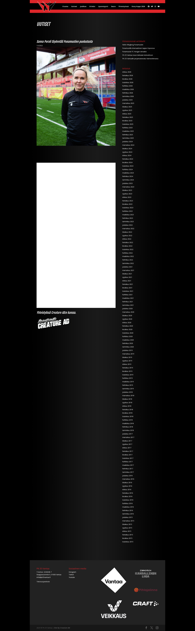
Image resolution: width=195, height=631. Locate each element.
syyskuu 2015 (127, 528)
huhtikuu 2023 (127, 211)
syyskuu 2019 (127, 361)
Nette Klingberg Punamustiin (132, 45)
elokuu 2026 (126, 72)
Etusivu (65, 6)
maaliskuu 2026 (128, 89)
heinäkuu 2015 (127, 535)
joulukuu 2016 (127, 476)
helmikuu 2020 (127, 343)
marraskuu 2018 (128, 395)
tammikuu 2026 (128, 96)
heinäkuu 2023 (127, 201)
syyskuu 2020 (127, 319)
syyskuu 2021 (127, 277)
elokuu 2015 (126, 531)
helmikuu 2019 (127, 385)
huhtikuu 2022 (127, 253)
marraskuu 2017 (128, 437)
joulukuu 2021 (127, 267)
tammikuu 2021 (128, 305)
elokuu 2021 (126, 281)
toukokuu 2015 (127, 542)
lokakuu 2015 (127, 524)
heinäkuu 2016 (127, 493)
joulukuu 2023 (127, 183)
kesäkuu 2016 (127, 496)
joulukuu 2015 (127, 517)
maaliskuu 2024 (128, 173)
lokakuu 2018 (127, 399)
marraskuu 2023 (128, 187)
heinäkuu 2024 (127, 159)
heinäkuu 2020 (127, 326)
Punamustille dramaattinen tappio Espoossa (138, 48)
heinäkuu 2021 (127, 284)
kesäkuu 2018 (127, 413)
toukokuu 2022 (127, 249)
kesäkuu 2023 (127, 204)
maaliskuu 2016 (128, 507)
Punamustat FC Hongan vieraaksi (134, 52)
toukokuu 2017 (127, 458)
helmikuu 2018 (127, 427)
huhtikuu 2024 (127, 169)
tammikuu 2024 (128, 180)
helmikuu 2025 (127, 135)
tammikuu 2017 (128, 472)
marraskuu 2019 (128, 354)
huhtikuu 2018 (127, 420)
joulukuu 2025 (127, 100)
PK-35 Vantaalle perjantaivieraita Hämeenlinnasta (140, 59)
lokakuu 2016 (127, 482)
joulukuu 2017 (127, 434)
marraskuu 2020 (128, 312)
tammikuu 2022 (128, 263)
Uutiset (74, 6)
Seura (113, 6)
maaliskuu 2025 (128, 131)
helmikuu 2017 (127, 469)
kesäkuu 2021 (127, 288)
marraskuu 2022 (128, 228)
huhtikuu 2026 (127, 86)
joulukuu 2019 (127, 350)
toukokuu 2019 (127, 375)
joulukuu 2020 (127, 308)
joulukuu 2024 (127, 141)
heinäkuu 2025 (127, 117)
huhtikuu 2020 (127, 336)
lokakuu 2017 (127, 441)
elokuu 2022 (126, 239)
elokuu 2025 (126, 114)
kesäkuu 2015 (127, 538)
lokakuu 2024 (127, 148)
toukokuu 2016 (127, 500)
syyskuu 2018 (127, 402)
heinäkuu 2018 (127, 409)
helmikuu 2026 (127, 93)
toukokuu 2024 (127, 166)
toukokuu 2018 (127, 416)
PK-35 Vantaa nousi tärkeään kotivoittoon (137, 55)
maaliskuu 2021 (128, 298)
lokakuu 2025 (127, 107)
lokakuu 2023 (127, 190)
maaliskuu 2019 (128, 382)
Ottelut (92, 6)
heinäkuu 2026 (127, 75)
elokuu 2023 (126, 197)
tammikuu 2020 (128, 347)
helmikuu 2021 (127, 302)
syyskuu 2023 (127, 194)
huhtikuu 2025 (127, 128)
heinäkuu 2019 (127, 368)
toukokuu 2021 (127, 291)
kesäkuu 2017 (127, 455)
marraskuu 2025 (128, 103)
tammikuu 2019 (128, 389)
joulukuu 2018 (127, 392)
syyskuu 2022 (127, 235)
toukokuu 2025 (127, 124)
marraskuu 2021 (128, 270)
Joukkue (83, 6)
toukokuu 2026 (127, 82)
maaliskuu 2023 (128, 215)
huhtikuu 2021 (127, 295)
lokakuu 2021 (127, 274)
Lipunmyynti (103, 6)
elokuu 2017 (126, 448)
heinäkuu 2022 (127, 242)
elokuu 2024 (126, 155)
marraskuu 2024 (128, 145)
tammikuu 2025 (128, 138)
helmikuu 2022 (127, 260)
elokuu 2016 (126, 489)
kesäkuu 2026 (127, 79)
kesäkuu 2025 (127, 121)
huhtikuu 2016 (127, 503)
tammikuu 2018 (128, 430)
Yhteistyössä (123, 6)
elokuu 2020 (126, 322)
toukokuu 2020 (127, 333)
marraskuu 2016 (128, 479)
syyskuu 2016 (127, 486)
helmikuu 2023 (127, 218)
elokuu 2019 (126, 364)
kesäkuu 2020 (127, 329)
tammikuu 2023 (128, 221)
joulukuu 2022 (127, 225)
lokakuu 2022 (127, 232)
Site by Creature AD (62, 628)
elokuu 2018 (126, 406)
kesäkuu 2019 (127, 371)
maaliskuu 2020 (128, 340)
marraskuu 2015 (128, 521)
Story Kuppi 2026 (138, 6)
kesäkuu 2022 (127, 246)
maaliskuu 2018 (128, 423)
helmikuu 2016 (127, 510)
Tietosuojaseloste (43, 581)
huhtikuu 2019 (127, 378)
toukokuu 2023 (127, 208)
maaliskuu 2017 (128, 465)
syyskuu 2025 (127, 110)
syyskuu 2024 (127, 152)
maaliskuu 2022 (128, 256)
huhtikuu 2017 (127, 462)
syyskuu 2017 (127, 444)
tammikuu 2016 (128, 514)
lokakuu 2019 (127, 357)
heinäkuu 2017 (127, 451)
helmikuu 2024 (127, 176)
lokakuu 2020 (127, 315)
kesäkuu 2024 (127, 162)
